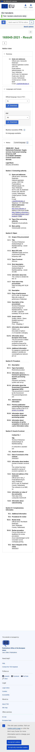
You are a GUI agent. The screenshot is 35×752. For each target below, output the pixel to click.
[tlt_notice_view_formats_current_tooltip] (27, 143)
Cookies (4, 691)
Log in (25, 7)
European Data (6, 720)
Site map (4, 707)
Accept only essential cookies (18, 747)
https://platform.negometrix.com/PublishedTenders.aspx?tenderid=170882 (20, 214)
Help (3, 663)
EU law (4, 717)
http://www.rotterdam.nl (19, 208)
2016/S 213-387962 (18, 410)
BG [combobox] (8, 117)
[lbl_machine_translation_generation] (24, 130)
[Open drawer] (4, 43)
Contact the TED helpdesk (10, 667)
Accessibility (5, 695)
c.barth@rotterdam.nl (22, 83)
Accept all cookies (14, 742)
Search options (29, 26)
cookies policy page (14, 728)
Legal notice (5, 688)
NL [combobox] (8, 101)
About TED (5, 704)
